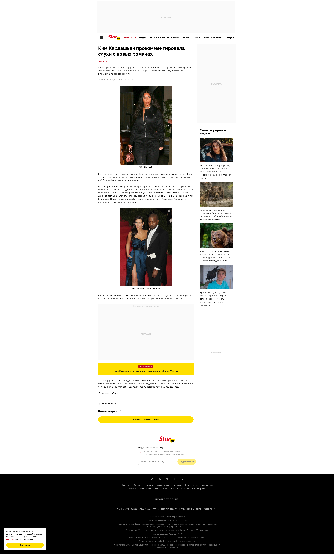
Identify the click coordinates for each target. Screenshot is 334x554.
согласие (149, 451)
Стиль (196, 37)
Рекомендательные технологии (175, 489)
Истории (173, 37)
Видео (143, 37)
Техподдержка (198, 489)
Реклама (149, 485)
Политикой (147, 455)
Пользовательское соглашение (199, 485)
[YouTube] (182, 479)
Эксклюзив (157, 37)
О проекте (125, 485)
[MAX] (152, 479)
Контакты (138, 485)
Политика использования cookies (143, 489)
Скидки (229, 37)
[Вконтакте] (167, 479)
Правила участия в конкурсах (169, 485)
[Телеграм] (160, 479)
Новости (130, 37)
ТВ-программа (212, 37)
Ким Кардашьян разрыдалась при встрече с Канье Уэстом (146, 371)
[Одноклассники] (174, 479)
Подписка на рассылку (150, 447)
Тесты (185, 37)
